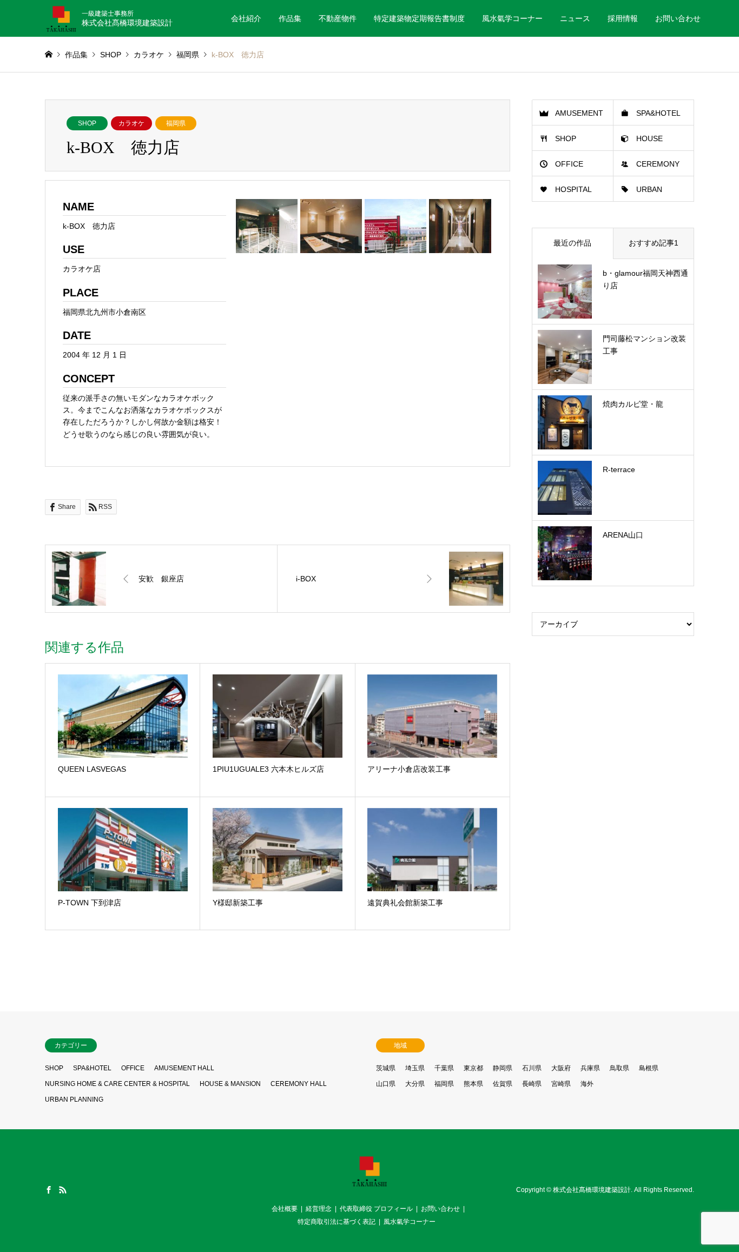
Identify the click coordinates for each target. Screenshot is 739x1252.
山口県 (385, 1084)
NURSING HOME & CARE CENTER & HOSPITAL (117, 1084)
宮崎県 (561, 1084)
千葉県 (444, 1068)
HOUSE (649, 138)
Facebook (48, 1190)
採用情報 (623, 18)
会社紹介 (246, 18)
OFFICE (569, 164)
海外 (586, 1084)
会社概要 (285, 1209)
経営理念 (319, 1209)
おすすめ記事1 (653, 243)
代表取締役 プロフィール (376, 1209)
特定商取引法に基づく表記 (336, 1221)
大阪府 (561, 1068)
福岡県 (176, 123)
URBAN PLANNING (74, 1099)
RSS (63, 1190)
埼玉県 (415, 1068)
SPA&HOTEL (658, 113)
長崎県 (532, 1084)
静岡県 (502, 1068)
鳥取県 (619, 1068)
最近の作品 (572, 243)
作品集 (290, 18)
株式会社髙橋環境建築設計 (592, 1190)
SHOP (87, 123)
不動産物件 (338, 18)
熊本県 (473, 1084)
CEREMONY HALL (298, 1084)
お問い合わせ (678, 18)
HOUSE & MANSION (230, 1084)
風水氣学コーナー (512, 18)
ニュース (575, 18)
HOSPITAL (573, 189)
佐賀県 (502, 1084)
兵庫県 (590, 1068)
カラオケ (131, 123)
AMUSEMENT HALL (184, 1068)
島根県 (648, 1068)
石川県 (532, 1068)
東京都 (473, 1068)
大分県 (415, 1084)
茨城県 (385, 1068)
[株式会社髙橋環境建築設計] (369, 1184)
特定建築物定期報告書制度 (419, 18)
